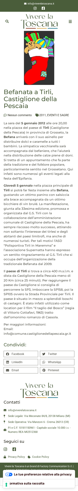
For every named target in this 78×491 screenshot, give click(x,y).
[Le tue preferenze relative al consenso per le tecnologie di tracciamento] (6, 484)
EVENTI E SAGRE (58, 115)
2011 (42, 115)
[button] (7, 21)
